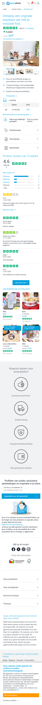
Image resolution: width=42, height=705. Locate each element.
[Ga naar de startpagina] (13, 3)
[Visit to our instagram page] (28, 549)
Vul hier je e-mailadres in (13, 487)
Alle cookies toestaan (10, 695)
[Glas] (11, 301)
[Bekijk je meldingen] (35, 3)
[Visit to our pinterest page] (23, 549)
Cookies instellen (9, 700)
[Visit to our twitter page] (18, 549)
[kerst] (9, 9)
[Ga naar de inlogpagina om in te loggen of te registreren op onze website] (31, 3)
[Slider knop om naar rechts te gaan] (36, 71)
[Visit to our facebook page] (13, 549)
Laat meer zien (20, 283)
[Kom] (30, 301)
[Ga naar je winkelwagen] (38, 3)
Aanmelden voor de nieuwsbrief (16, 496)
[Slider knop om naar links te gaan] (6, 71)
